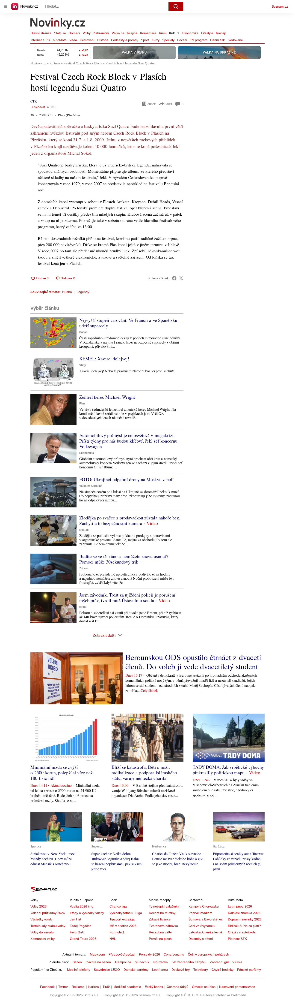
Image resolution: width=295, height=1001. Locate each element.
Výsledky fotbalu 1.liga (125, 913)
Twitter (63, 987)
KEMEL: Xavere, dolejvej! (104, 359)
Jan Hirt (75, 919)
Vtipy (82, 365)
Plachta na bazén (98, 962)
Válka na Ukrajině (124, 33)
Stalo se (60, 33)
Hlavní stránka (40, 33)
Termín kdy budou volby (47, 926)
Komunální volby (42, 939)
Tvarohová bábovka (163, 926)
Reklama (78, 987)
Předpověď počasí (122, 954)
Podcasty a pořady (124, 40)
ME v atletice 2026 (122, 926)
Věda (73, 40)
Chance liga (118, 906)
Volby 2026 (38, 906)
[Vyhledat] (175, 6)
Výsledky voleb (41, 919)
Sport (145, 40)
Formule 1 (116, 932)
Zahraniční (101, 33)
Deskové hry (180, 969)
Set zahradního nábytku (188, 962)
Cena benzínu (174, 954)
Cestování (87, 40)
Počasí (182, 40)
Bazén (77, 962)
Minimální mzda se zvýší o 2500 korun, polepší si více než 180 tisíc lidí (61, 772)
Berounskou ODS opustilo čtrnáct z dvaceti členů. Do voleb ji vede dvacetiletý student (193, 662)
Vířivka (237, 962)
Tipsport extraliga (122, 919)
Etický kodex (154, 987)
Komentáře (148, 33)
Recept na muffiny (162, 913)
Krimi (162, 33)
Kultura (174, 33)
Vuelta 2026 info (81, 906)
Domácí (74, 33)
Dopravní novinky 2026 (245, 919)
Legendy (83, 292)
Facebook (47, 987)
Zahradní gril (219, 962)
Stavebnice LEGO (107, 969)
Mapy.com (97, 954)
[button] (53, 332)
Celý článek (149, 690)
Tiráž (106, 987)
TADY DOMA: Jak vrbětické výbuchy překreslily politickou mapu (228, 770)
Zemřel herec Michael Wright (107, 397)
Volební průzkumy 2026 (47, 913)
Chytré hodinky (222, 969)
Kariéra (93, 987)
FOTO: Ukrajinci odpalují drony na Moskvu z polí (126, 479)
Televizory (200, 969)
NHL (112, 939)
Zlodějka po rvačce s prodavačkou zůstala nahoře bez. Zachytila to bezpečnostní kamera (129, 520)
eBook (152, 104)
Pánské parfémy (249, 969)
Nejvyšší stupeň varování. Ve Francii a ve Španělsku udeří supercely (128, 323)
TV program (198, 40)
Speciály (168, 40)
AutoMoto (60, 40)
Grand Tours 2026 (83, 939)
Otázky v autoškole (242, 932)
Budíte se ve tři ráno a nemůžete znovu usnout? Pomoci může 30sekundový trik (123, 559)
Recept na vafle (160, 932)
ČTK (33, 101)
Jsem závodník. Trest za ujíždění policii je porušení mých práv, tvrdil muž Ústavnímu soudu (127, 597)
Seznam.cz (280, 6)
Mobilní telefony (78, 969)
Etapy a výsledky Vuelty (87, 913)
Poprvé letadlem (200, 913)
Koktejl (221, 33)
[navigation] (5, 6)
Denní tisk (217, 40)
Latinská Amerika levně (205, 932)
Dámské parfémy (136, 969)
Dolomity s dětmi (201, 939)
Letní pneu (160, 969)
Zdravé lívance (160, 919)
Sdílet (168, 104)
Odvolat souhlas (203, 987)
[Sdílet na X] (181, 278)
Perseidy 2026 (149, 954)
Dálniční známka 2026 (244, 913)
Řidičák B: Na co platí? (244, 926)
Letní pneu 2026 (240, 906)
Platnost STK (237, 939)
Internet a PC (40, 40)
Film (82, 403)
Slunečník (142, 962)
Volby (87, 33)
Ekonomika (190, 33)
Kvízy (155, 40)
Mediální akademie (127, 987)
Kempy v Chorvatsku (204, 906)
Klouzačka (160, 962)
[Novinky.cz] (58, 24)
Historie (102, 40)
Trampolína (123, 962)
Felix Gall (76, 932)
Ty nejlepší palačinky (164, 906)
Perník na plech (160, 939)
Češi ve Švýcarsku (202, 926)
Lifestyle (207, 33)
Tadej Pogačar (80, 926)
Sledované (235, 40)
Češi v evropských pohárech (208, 954)
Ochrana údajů (177, 987)
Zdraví (83, 568)
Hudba (67, 292)
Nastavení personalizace (237, 987)
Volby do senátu (42, 932)
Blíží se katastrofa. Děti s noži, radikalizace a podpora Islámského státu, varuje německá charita (144, 772)
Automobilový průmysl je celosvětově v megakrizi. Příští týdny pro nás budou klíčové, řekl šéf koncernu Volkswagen (128, 440)
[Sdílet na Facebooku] (174, 278)
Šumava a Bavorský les (206, 919)
